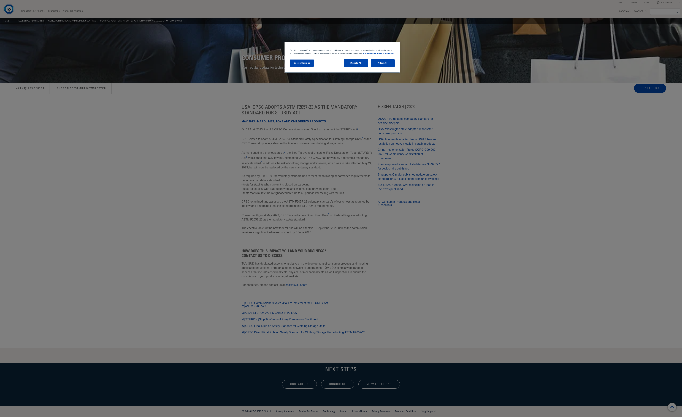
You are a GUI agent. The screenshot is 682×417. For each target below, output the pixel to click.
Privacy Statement (385, 53)
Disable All (355, 63)
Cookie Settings (302, 63)
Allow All (382, 63)
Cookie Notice (369, 53)
